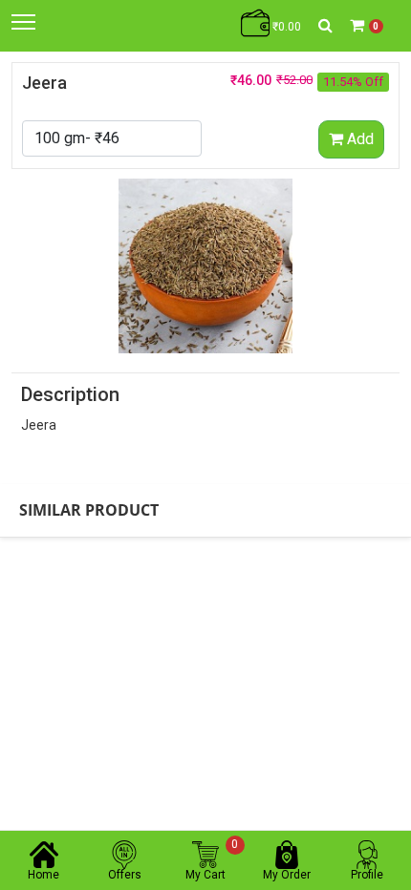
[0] (357, 25)
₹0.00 (285, 26)
